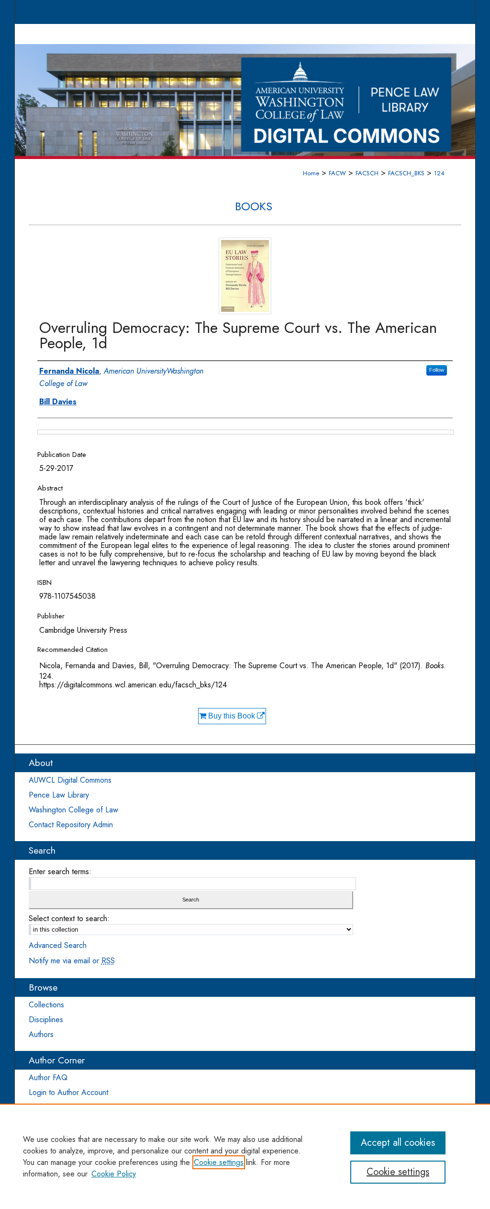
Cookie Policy (113, 1173)
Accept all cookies (398, 1143)
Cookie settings (219, 1162)
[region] (245, 1156)
